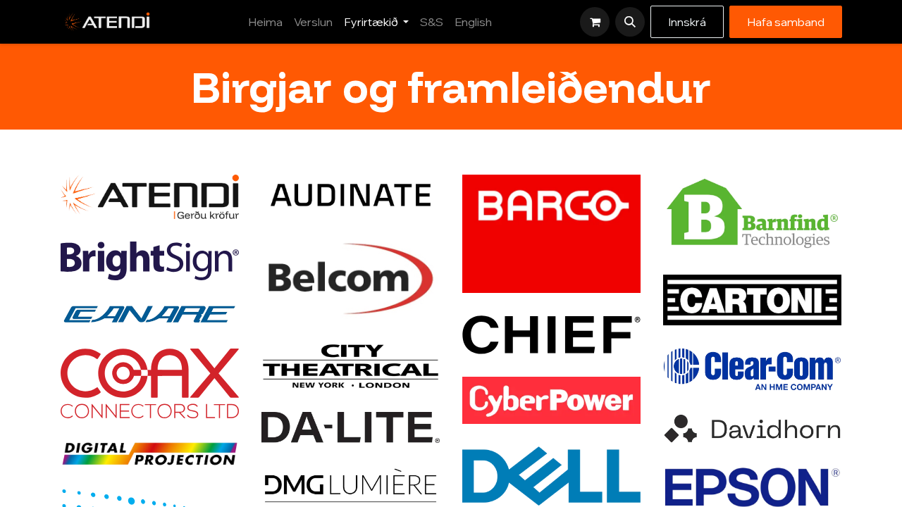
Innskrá (687, 22)
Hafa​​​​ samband (785, 22)
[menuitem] (265, 22)
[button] (630, 22)
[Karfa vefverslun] (595, 22)
